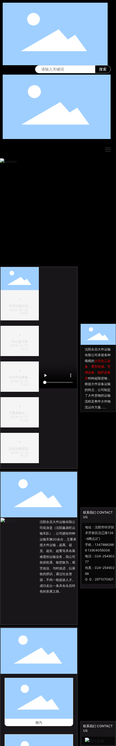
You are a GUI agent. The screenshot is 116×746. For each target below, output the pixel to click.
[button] (56, 260)
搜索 (103, 69)
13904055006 (99, 550)
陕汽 (39, 723)
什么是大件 (20, 341)
